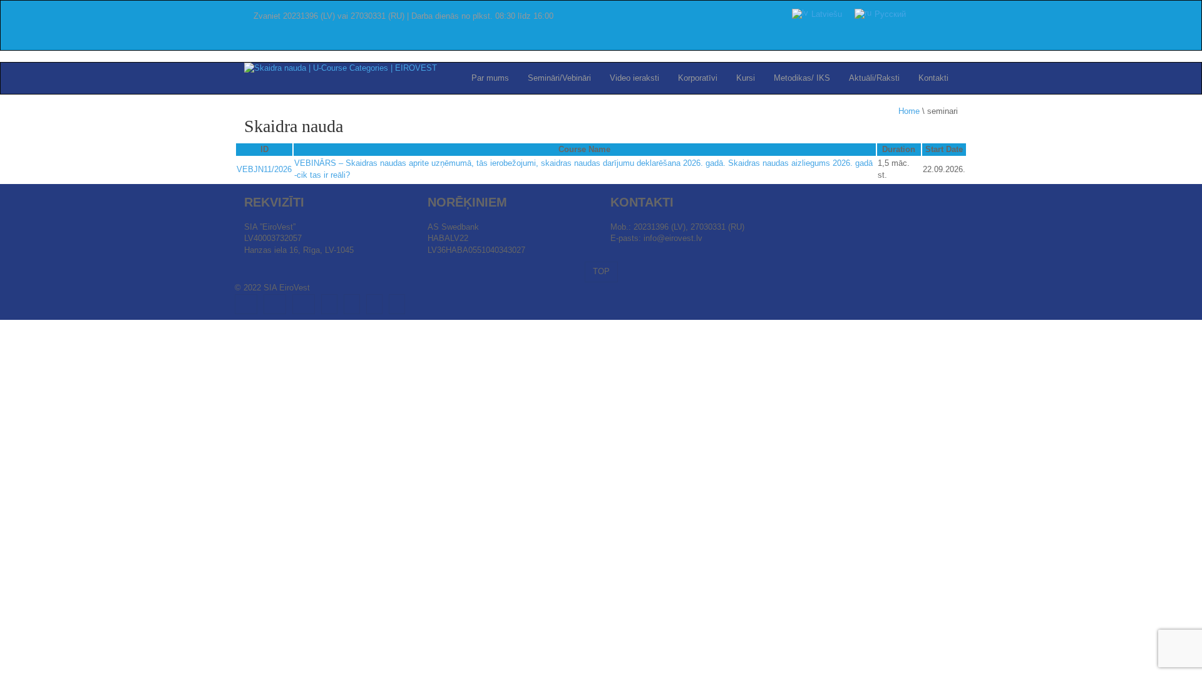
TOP (601, 271)
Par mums (490, 78)
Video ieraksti (634, 78)
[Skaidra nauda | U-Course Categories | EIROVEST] (340, 68)
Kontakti (933, 78)
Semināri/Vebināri (559, 78)
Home (909, 111)
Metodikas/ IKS (802, 78)
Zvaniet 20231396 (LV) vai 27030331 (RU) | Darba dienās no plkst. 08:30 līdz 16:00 (403, 16)
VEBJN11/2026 (264, 169)
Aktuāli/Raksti (874, 78)
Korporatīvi (697, 78)
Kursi (745, 78)
